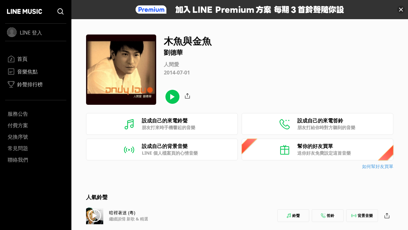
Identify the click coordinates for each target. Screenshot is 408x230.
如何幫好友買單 (377, 166)
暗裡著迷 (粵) (122, 213)
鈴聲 (296, 215)
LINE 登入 (31, 32)
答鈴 (330, 215)
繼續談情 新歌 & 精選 (128, 219)
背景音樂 (365, 215)
